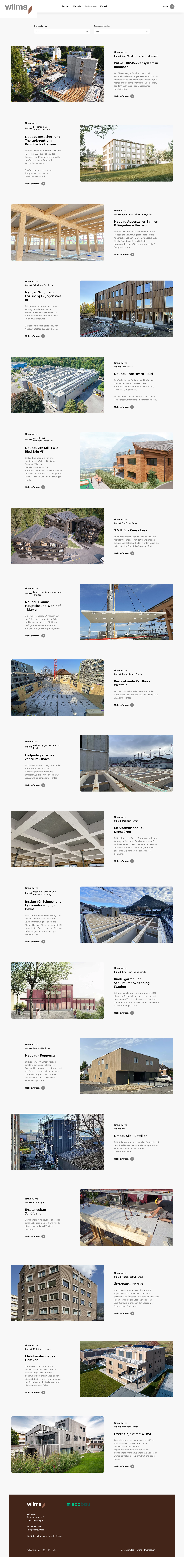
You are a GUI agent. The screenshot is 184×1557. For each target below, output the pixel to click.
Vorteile (77, 6)
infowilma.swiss (35, 1529)
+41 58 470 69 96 (35, 1526)
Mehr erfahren (121, 96)
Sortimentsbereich (102, 26)
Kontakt (104, 6)
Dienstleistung (40, 26)
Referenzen (91, 6)
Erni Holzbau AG (131, 847)
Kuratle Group (55, 1536)
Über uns (65, 6)
